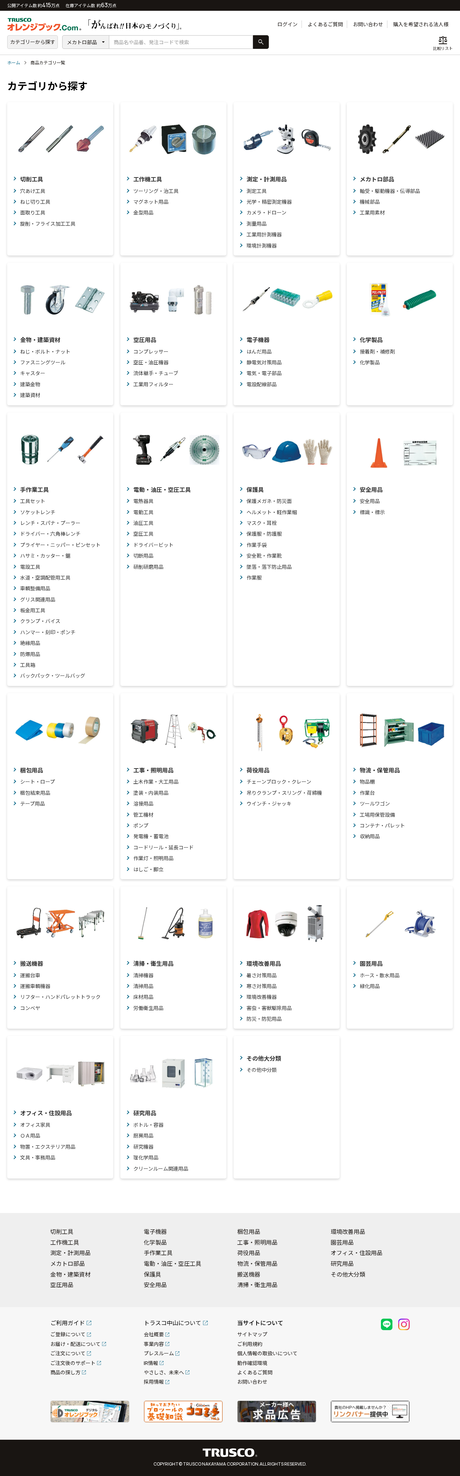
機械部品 (370, 201)
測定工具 (257, 191)
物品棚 (367, 781)
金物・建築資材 (40, 340)
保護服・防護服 (264, 533)
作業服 (254, 577)
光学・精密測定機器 (269, 201)
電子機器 (258, 340)
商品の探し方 (65, 1372)
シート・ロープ (37, 781)
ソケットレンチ (37, 512)
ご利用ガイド (67, 1323)
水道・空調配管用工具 (45, 577)
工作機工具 (147, 179)
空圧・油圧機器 (151, 362)
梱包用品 (31, 770)
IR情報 (151, 1363)
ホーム (13, 63)
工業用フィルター (153, 384)
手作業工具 (34, 490)
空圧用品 (144, 340)
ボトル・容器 (148, 1124)
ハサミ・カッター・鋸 (45, 555)
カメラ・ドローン (266, 212)
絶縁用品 (30, 643)
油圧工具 (143, 523)
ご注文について (68, 1353)
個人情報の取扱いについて (267, 1353)
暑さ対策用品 (262, 975)
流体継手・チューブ (155, 373)
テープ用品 (32, 803)
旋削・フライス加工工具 (47, 223)
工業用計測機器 (264, 234)
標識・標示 (372, 512)
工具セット (32, 501)
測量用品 (257, 223)
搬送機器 (31, 964)
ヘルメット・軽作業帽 (272, 512)
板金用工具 (32, 610)
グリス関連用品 (37, 599)
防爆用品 (30, 654)
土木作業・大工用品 (156, 781)
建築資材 (30, 395)
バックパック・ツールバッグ (52, 675)
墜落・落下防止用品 (269, 566)
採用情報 (154, 1381)
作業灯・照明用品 (153, 858)
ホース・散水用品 (380, 975)
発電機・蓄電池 (151, 836)
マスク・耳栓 (262, 523)
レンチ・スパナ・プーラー (50, 523)
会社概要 (154, 1334)
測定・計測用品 (267, 179)
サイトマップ (252, 1334)
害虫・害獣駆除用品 (269, 1008)
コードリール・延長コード (163, 847)
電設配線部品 (262, 384)
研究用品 (144, 1113)
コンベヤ (30, 1008)
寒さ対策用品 (262, 986)
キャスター (32, 373)
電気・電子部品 (264, 373)
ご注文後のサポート (73, 1363)
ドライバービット (153, 544)
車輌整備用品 (35, 588)
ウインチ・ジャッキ (269, 803)
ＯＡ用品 (30, 1135)
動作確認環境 (252, 1363)
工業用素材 (372, 212)
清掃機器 (143, 975)
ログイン (287, 24)
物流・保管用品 (380, 770)
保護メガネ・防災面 (269, 501)
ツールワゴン (375, 803)
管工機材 (143, 814)
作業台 (367, 792)
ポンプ (140, 825)
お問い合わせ (368, 24)
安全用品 (371, 490)
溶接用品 (143, 803)
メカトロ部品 (82, 42)
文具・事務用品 (37, 1157)
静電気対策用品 (264, 362)
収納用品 (370, 836)
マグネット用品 (151, 201)
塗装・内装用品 (151, 792)
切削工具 (31, 179)
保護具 (255, 490)
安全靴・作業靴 (264, 555)
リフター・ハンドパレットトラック (60, 996)
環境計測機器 (262, 245)
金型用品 (143, 212)
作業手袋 (257, 544)
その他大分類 (264, 1058)
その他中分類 (262, 1069)
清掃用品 (143, 986)
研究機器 (143, 1146)
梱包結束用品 (35, 792)
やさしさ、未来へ (164, 1372)
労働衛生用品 (148, 1008)
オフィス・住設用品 (46, 1113)
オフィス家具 (35, 1124)
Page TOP (442, 1198)
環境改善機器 (262, 996)
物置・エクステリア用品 (47, 1146)
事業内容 (154, 1344)
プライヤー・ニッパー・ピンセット (60, 544)
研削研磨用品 (148, 566)
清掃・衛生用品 (153, 964)
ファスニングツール (42, 362)
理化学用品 (145, 1157)
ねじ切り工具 (35, 201)
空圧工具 (143, 533)
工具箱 (27, 664)
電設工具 (30, 566)
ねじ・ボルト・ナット (45, 351)
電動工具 (143, 512)
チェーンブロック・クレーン (279, 781)
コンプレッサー (151, 351)
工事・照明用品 (153, 770)
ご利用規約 (249, 1344)
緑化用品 (370, 986)
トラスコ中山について (172, 1323)
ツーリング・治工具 (156, 191)
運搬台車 (30, 975)
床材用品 (143, 996)
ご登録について (68, 1334)
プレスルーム (159, 1353)
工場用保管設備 (377, 814)
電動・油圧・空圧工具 (162, 490)
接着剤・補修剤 (377, 351)
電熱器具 (143, 501)
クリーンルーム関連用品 (160, 1168)
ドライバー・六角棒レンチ (50, 533)
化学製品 (371, 340)
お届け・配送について (75, 1344)
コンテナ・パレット (382, 825)
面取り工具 (32, 212)
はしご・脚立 (148, 869)
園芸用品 (371, 964)
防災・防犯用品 (264, 1018)
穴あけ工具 (32, 191)
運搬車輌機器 (35, 986)
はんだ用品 (259, 351)
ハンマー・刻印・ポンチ (47, 632)
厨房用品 (143, 1135)
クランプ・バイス (40, 621)
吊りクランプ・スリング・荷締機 (284, 792)
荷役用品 (258, 770)
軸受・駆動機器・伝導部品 (390, 191)
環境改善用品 (264, 964)
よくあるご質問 (325, 24)
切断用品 (143, 555)
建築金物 (30, 384)
